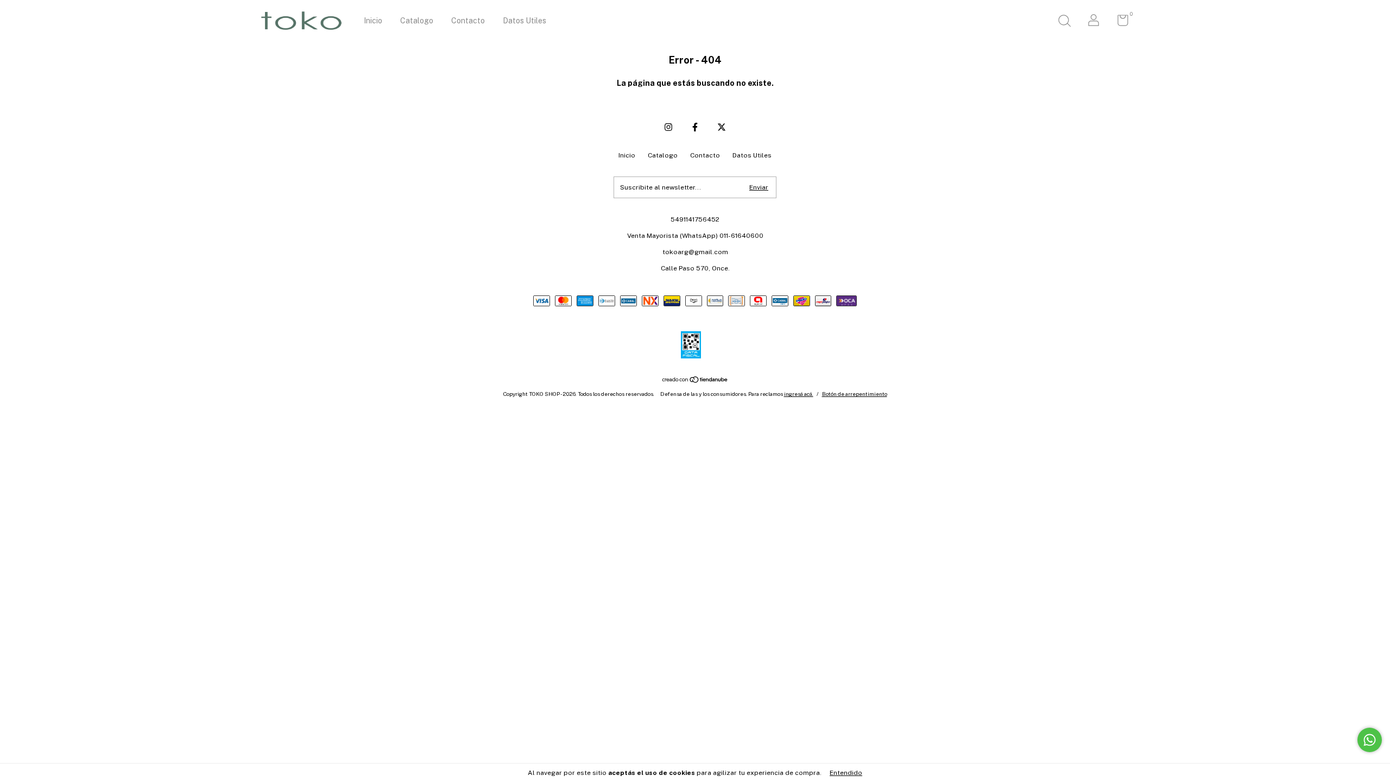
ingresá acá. (798, 393)
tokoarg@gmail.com (695, 252)
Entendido (846, 773)
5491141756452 (695, 219)
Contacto (468, 20)
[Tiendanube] (695, 380)
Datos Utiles (524, 20)
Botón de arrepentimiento (854, 393)
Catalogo (416, 20)
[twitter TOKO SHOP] (721, 127)
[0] (1118, 23)
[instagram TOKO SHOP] (668, 127)
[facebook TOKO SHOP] (695, 127)
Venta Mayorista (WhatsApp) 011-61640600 (695, 235)
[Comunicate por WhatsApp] (1369, 740)
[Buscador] (1064, 22)
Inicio (373, 20)
